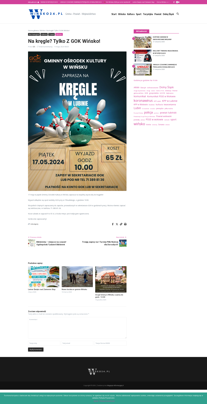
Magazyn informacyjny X (115, 385)
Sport (138, 14)
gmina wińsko (139, 93)
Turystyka (148, 14)
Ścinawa (161, 124)
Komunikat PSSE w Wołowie (161, 96)
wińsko (139, 123)
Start (114, 14)
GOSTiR (162, 93)
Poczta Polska (138, 113)
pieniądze (160, 108)
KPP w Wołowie (141, 104)
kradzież (152, 105)
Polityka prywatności (107, 401)
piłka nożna (169, 108)
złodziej (154, 125)
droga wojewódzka (139, 91)
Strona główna (33, 30)
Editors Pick (160, 91)
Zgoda (96, 401)
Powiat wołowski (164, 116)
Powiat (157, 14)
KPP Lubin (157, 101)
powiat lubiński (168, 112)
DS (34, 46)
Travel (51, 34)
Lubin (137, 108)
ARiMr (137, 87)
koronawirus (143, 100)
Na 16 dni (153, 80)
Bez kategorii (34, 34)
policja (148, 112)
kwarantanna (170, 104)
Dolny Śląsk (168, 14)
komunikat (140, 96)
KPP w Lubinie (169, 100)
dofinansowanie (152, 88)
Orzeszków (145, 108)
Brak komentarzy (45, 46)
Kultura (131, 14)
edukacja (168, 91)
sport (173, 119)
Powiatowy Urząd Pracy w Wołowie (144, 116)
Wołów (148, 124)
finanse (174, 91)
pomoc (156, 113)
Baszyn (143, 87)
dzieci (153, 91)
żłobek (167, 125)
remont (166, 120)
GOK (146, 93)
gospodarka (154, 93)
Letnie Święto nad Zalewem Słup (41, 289)
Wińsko (122, 14)
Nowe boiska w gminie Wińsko (74, 289)
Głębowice (169, 93)
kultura (159, 104)
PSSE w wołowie (154, 119)
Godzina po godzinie (142, 80)
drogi (148, 91)
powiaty (137, 120)
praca (143, 120)
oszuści (152, 108)
